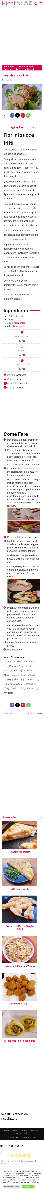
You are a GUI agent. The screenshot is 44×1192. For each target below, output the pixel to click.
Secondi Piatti (33, 1131)
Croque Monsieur (20, 851)
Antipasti (14, 1131)
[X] (17, 115)
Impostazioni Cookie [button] (11, 1187)
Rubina (12, 80)
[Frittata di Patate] (19, 872)
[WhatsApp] (28, 115)
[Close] (1, 1152)
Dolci (26, 1133)
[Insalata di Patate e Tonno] (19, 949)
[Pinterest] (23, 115)
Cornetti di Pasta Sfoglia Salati (20, 928)
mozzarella (19, 323)
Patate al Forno (8, 713)
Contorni (19, 1133)
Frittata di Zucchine (34, 713)
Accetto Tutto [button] (28, 1187)
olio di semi (18, 326)
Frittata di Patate (19, 889)
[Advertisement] (22, 33)
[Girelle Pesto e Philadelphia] (19, 1024)
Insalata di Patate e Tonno (20, 966)
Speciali (6, 1131)
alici (12, 319)
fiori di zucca (17, 316)
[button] (11, 127)
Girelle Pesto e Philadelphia (19, 1040)
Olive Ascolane (19, 1003)
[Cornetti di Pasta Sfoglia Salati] (19, 909)
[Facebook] (12, 115)
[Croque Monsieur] (19, 835)
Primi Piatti (23, 1131)
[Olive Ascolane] (19, 987)
